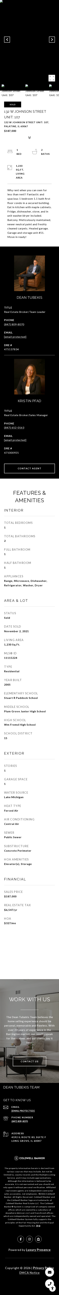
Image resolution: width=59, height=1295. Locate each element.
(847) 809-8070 (14, 324)
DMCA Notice (29, 1273)
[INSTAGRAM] (29, 1239)
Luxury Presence (38, 1250)
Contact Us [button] (29, 1061)
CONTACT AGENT (29, 468)
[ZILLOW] (38, 1239)
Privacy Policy (43, 1268)
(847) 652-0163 (14, 427)
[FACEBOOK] (20, 1239)
